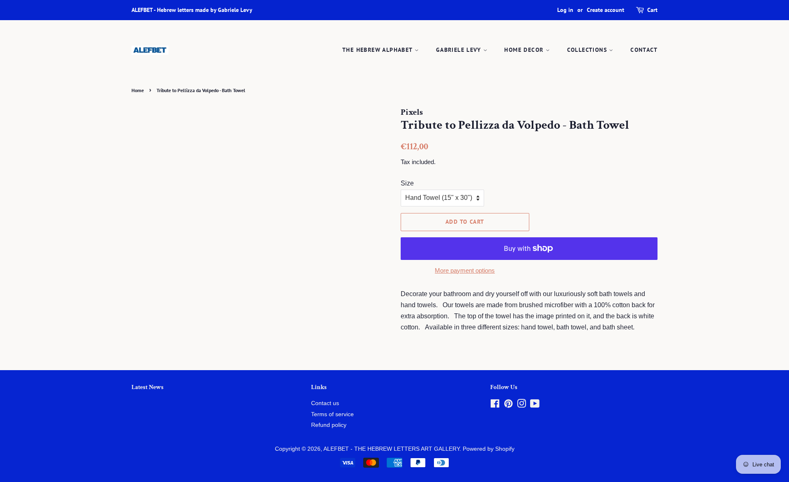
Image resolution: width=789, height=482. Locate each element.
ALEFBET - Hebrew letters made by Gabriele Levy (192, 10)
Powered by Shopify (488, 449)
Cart (652, 10)
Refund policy (328, 425)
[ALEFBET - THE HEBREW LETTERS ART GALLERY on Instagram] (521, 405)
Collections (588, 49)
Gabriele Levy (459, 49)
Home (138, 90)
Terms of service (332, 414)
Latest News (148, 387)
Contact (644, 49)
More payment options (465, 270)
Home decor (524, 49)
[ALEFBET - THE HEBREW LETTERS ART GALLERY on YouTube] (535, 405)
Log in (565, 10)
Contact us (325, 403)
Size (407, 183)
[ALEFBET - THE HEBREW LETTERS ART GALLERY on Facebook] (495, 405)
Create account (605, 10)
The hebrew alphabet (378, 49)
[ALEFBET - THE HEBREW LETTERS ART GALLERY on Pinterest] (508, 405)
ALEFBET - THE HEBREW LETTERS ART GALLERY (391, 449)
